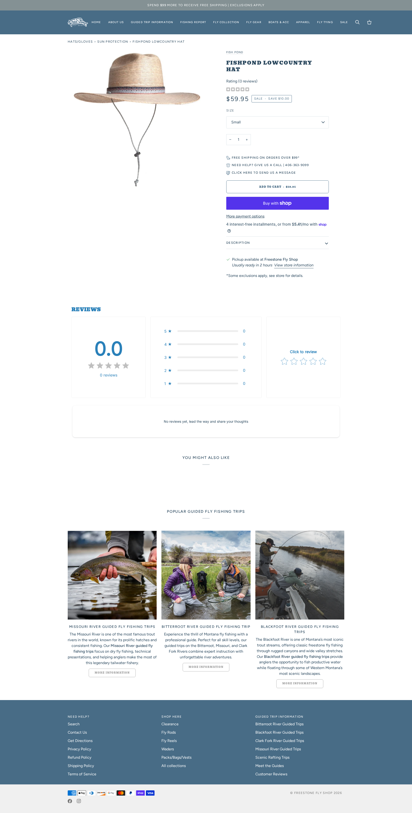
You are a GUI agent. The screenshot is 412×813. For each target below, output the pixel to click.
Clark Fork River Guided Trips (279, 740)
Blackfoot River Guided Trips (279, 732)
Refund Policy (79, 757)
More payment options (245, 216)
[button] (116, 22)
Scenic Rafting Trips (272, 757)
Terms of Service (82, 774)
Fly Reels (169, 740)
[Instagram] (79, 801)
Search (74, 724)
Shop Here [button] (171, 716)
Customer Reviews (271, 774)
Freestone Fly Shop (313, 793)
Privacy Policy (79, 749)
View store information (294, 265)
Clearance (170, 724)
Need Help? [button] (78, 716)
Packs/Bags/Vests (176, 757)
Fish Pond (234, 52)
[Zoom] (137, 118)
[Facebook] (70, 801)
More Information (112, 673)
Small (236, 122)
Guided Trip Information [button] (279, 716)
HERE (247, 172)
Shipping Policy (81, 765)
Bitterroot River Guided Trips (279, 724)
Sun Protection (112, 41)
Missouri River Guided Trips (278, 749)
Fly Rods (168, 732)
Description (238, 242)
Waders (167, 749)
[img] (237, 89)
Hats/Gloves (80, 41)
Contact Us (77, 732)
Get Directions (80, 740)
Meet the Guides (269, 765)
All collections (173, 765)
